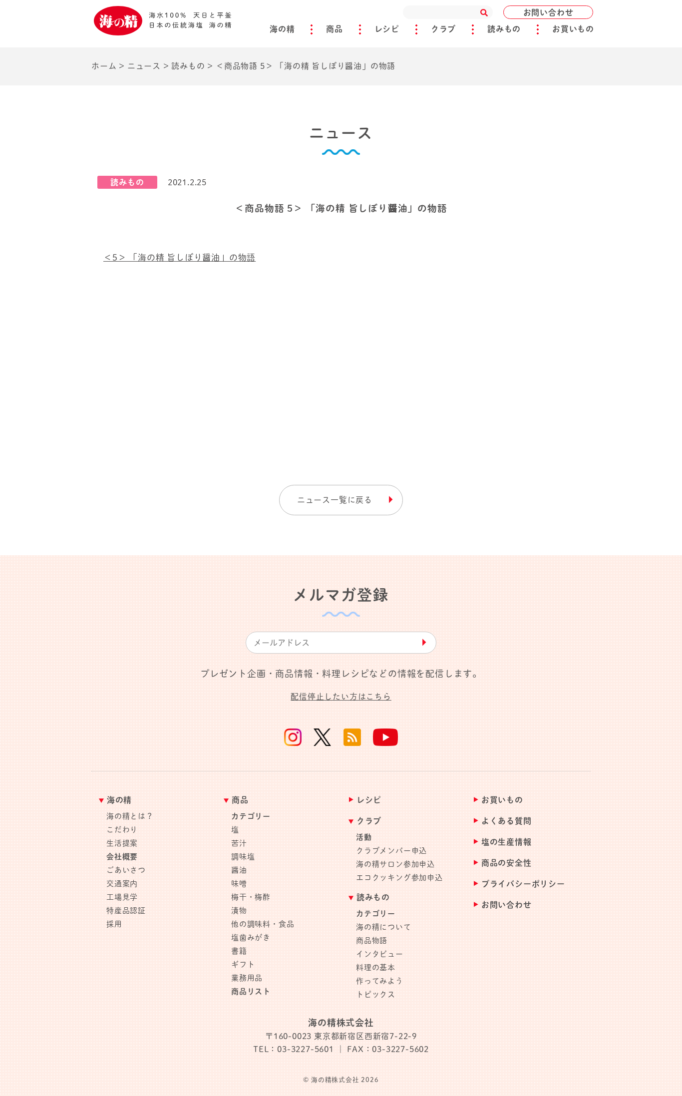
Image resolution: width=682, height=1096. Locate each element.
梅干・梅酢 (251, 897)
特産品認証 (126, 910)
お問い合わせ (548, 12)
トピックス (375, 994)
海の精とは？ (130, 816)
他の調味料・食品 (262, 924)
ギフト (243, 964)
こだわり (122, 829)
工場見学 (122, 897)
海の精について (383, 927)
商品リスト (251, 991)
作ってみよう (379, 981)
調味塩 (243, 856)
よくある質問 (506, 821)
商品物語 (371, 940)
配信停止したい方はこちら (341, 697)
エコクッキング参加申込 (399, 877)
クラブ (443, 29)
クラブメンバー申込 (391, 850)
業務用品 (247, 978)
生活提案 (122, 843)
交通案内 (122, 883)
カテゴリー (251, 816)
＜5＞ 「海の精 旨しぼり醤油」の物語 (179, 257)
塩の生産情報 (506, 842)
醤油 (239, 870)
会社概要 (122, 856)
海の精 (282, 29)
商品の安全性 (506, 863)
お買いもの (573, 29)
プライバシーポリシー (523, 884)
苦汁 (239, 843)
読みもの (504, 29)
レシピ (386, 29)
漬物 (239, 910)
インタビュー (379, 954)
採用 (114, 924)
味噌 (239, 883)
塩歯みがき (251, 937)
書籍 (239, 951)
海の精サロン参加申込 (395, 864)
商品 (334, 29)
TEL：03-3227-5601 (293, 1049)
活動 (364, 837)
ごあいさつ (126, 870)
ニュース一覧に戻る (334, 500)
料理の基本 (375, 967)
